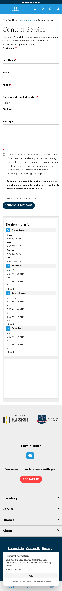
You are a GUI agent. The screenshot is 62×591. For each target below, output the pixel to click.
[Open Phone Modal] (35, 9)
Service (31, 20)
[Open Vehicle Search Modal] (50, 9)
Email (6, 73)
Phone (7, 85)
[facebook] (30, 455)
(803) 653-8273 (14, 254)
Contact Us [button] (31, 479)
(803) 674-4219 (14, 262)
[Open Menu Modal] (4, 9)
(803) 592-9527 (14, 239)
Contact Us (33, 548)
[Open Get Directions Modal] (42, 9)
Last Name (9, 60)
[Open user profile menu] (58, 9)
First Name (10, 48)
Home (22, 20)
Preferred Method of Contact (20, 97)
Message (8, 121)
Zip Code (8, 109)
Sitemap (47, 548)
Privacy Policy (16, 548)
